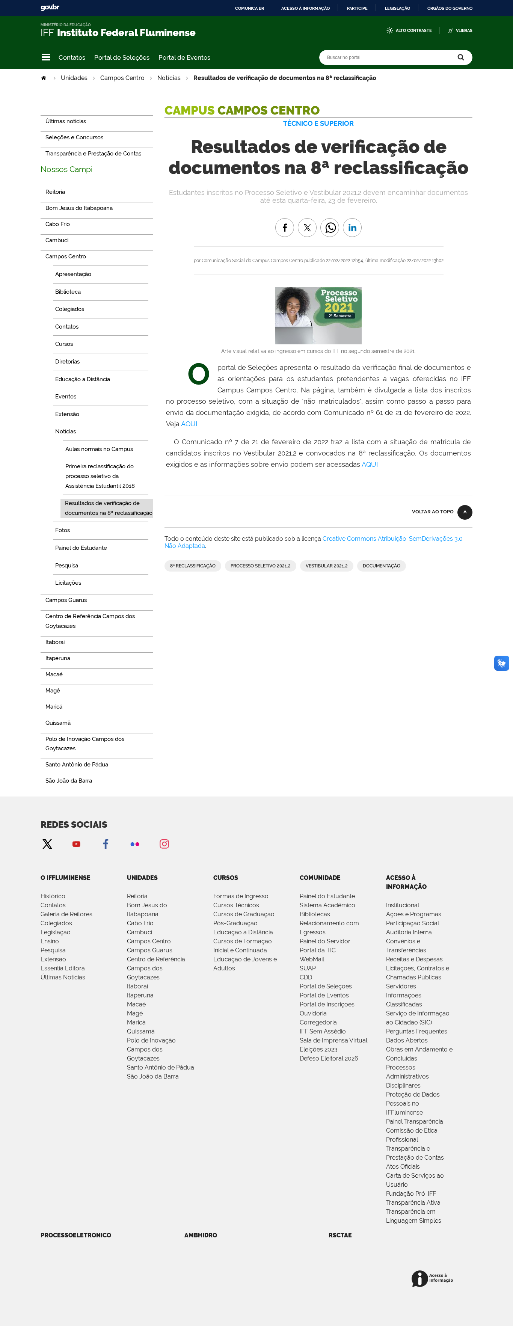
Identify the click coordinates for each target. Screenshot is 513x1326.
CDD (306, 977)
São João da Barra (153, 1076)
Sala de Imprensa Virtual (333, 1040)
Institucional (402, 905)
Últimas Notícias (63, 977)
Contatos (72, 57)
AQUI (189, 424)
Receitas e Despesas (414, 959)
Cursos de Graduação (244, 914)
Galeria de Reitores (66, 914)
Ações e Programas (413, 914)
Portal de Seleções (121, 57)
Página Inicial (44, 77)
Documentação (381, 566)
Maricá (136, 1022)
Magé (135, 1013)
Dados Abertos (407, 1040)
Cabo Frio (140, 923)
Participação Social (412, 923)
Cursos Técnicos (236, 905)
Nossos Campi (67, 169)
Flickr (134, 843)
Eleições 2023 (319, 1049)
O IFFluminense (66, 877)
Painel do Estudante (327, 896)
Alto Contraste (414, 30)
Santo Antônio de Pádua (160, 1067)
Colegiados (56, 923)
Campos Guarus (149, 950)
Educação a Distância (243, 932)
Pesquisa (53, 950)
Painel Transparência (414, 1121)
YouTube (76, 843)
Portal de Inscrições (327, 1004)
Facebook (105, 843)
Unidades (74, 77)
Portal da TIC (318, 950)
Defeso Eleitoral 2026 (329, 1058)
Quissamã (141, 1031)
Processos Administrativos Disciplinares (407, 1076)
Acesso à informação (305, 8)
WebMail (312, 959)
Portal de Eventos (184, 57)
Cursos (225, 877)
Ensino (50, 941)
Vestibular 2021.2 (327, 566)
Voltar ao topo (433, 511)
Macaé (136, 1004)
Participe (357, 8)
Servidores (401, 986)
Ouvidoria (313, 1013)
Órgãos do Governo (449, 8)
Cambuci (139, 932)
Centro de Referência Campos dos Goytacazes (156, 968)
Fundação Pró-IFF (411, 1193)
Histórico (53, 896)
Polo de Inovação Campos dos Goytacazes (151, 1049)
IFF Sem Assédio (323, 1031)
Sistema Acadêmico (327, 905)
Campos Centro (122, 77)
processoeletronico (76, 1235)
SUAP (308, 968)
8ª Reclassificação (193, 566)
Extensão (53, 959)
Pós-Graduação (235, 923)
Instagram (164, 843)
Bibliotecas (315, 914)
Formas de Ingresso (241, 896)
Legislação (397, 8)
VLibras (464, 30)
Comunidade (320, 877)
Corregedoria (318, 1022)
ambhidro (200, 1235)
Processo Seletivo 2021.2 (261, 566)
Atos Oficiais (403, 1166)
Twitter (47, 843)
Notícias (169, 77)
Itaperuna (140, 995)
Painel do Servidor (325, 941)
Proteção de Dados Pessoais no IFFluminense (413, 1103)
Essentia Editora (63, 968)
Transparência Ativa (413, 1202)
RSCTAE (340, 1235)
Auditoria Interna (409, 932)
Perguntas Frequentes (416, 1031)
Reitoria (137, 896)
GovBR (50, 7)
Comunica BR (249, 8)
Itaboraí (137, 986)
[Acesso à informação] (434, 1279)
